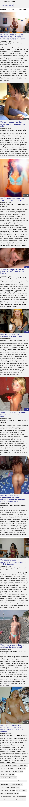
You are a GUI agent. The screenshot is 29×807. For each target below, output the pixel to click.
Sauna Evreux (4, 784)
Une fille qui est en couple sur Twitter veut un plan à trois (12, 199)
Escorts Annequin (21, 768)
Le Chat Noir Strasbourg (7, 768)
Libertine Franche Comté (7, 790)
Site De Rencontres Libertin (8, 778)
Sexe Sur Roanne (5, 771)
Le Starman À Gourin (20, 800)
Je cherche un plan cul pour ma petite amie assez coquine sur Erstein (13, 272)
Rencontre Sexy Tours (16, 784)
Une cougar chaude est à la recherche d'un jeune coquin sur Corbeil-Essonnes (13, 562)
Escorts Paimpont (21, 790)
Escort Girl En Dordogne (7, 774)
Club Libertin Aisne (17, 771)
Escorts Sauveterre (6, 765)
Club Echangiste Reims (19, 796)
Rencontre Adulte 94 (6, 781)
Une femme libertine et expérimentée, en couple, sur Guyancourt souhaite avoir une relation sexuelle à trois (12, 498)
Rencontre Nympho (7, 2)
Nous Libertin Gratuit (6, 800)
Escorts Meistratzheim (20, 781)
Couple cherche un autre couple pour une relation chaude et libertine (13, 414)
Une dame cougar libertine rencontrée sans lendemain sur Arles (12, 124)
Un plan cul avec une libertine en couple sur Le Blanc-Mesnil (13, 646)
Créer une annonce (7, 5)
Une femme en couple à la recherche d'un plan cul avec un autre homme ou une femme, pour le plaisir (14, 728)
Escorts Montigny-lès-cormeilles (9, 787)
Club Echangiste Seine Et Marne (9, 793)
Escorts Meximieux (5, 796)
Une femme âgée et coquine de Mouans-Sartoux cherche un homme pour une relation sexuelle (13, 37)
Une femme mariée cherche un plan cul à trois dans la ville (12, 335)
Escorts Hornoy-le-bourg (20, 765)
